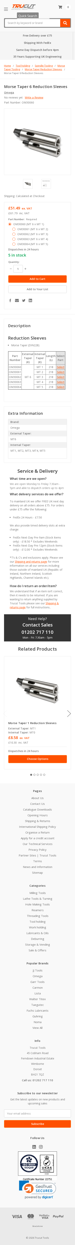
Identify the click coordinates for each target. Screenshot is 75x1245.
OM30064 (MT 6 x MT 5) (32, 244)
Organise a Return (37, 832)
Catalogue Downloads (37, 809)
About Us (37, 798)
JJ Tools (37, 970)
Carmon (37, 987)
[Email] (17, 300)
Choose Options (37, 759)
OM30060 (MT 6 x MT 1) (28, 224)
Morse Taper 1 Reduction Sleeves (32, 723)
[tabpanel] (37, 712)
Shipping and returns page (31, 561)
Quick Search (27, 16)
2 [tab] (34, 775)
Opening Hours (38, 815)
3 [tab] (38, 775)
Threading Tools (37, 916)
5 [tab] (44, 775)
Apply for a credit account (37, 838)
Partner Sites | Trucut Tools (37, 855)
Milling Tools (37, 893)
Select (60, 367)
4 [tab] (41, 775)
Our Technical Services (37, 844)
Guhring (37, 1016)
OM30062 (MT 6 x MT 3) (32, 234)
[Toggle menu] (6, 9)
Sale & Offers (37, 950)
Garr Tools (37, 982)
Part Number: (22, 219)
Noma (38, 1022)
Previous (5, 713)
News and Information (37, 867)
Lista (37, 993)
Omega (37, 976)
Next (69, 713)
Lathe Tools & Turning (37, 898)
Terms (37, 861)
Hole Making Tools (37, 904)
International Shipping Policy (37, 827)
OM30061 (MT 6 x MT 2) (32, 229)
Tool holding (37, 921)
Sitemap (37, 872)
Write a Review (34, 97)
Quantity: (13, 262)
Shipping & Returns (37, 821)
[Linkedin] (30, 300)
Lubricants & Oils (37, 933)
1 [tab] (31, 775)
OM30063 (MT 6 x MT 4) (32, 239)
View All (37, 1028)
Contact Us (37, 804)
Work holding (37, 927)
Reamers (38, 910)
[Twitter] (24, 300)
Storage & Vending (37, 944)
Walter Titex (37, 999)
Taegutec (37, 1005)
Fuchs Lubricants (37, 1010)
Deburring (37, 939)
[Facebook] (10, 300)
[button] (37, 1189)
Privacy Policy (37, 849)
